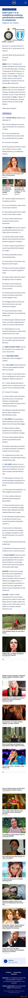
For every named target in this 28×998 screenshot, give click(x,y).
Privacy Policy (17, 972)
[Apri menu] (25, 2)
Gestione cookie (23, 996)
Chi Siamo (8, 972)
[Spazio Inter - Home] (14, 3)
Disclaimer (14, 974)
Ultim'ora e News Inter (9, 9)
